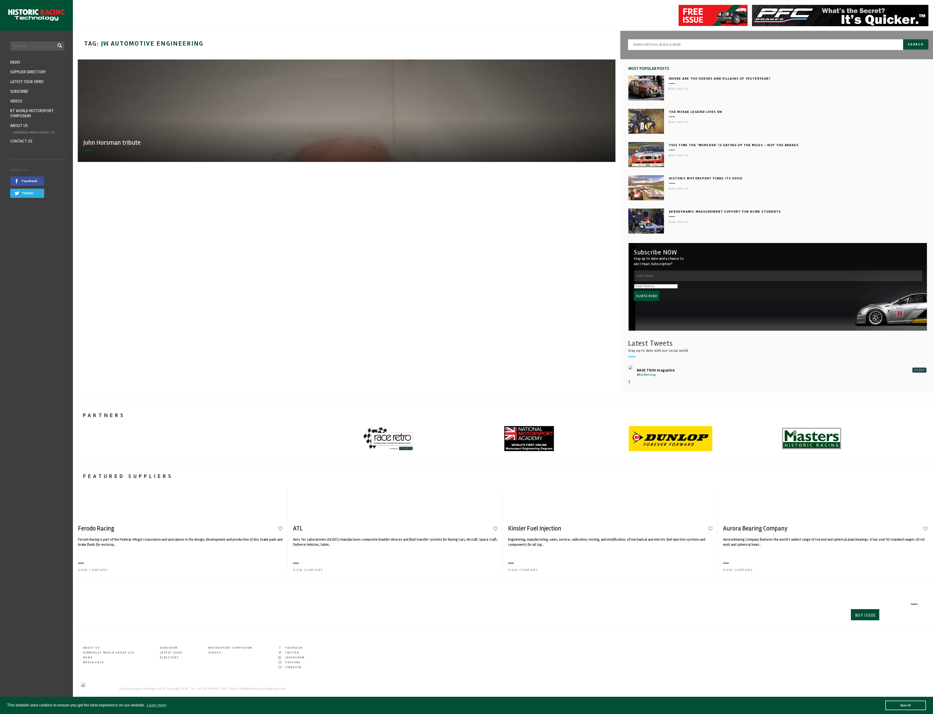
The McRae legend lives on (695, 112)
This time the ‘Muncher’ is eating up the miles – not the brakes (734, 145)
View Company (93, 570)
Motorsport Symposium (230, 648)
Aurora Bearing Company (755, 528)
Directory (169, 657)
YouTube (292, 662)
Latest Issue (171, 653)
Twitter (291, 653)
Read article (678, 89)
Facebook (293, 648)
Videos (214, 653)
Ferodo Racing (96, 528)
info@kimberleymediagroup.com (262, 689)
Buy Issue (865, 615)
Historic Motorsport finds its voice (706, 178)
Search (916, 44)
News (88, 657)
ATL (298, 528)
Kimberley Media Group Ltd (108, 653)
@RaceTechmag (646, 375)
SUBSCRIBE (646, 296)
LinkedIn (293, 667)
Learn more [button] (156, 705)
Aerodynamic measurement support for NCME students (725, 212)
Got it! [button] (905, 705)
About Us (91, 648)
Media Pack (93, 662)
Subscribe (900, 615)
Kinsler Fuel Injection (534, 528)
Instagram (294, 657)
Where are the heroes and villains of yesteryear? (719, 78)
